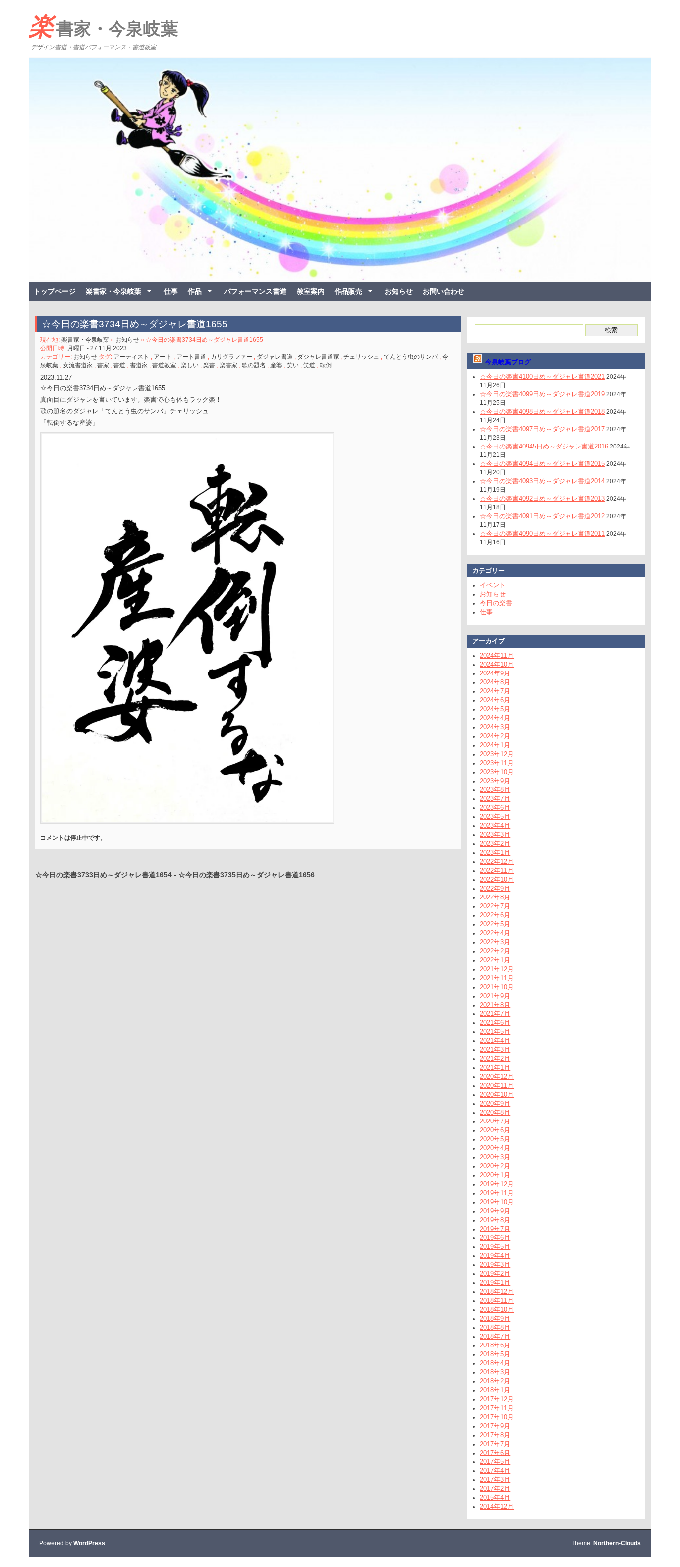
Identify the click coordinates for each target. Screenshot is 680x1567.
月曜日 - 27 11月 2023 (97, 348)
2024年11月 (497, 655)
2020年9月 (495, 1103)
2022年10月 (497, 879)
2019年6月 (495, 1237)
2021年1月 (495, 1067)
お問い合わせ (443, 291)
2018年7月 (495, 1336)
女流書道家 (78, 365)
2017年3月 (495, 1479)
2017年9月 (495, 1426)
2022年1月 (495, 960)
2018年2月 (495, 1381)
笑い (293, 365)
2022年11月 (497, 870)
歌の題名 (254, 365)
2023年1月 (495, 852)
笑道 (309, 365)
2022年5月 (495, 924)
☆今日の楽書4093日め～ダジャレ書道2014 (542, 481)
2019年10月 (497, 1202)
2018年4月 (495, 1363)
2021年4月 (495, 1040)
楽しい (190, 365)
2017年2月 (495, 1488)
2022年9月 (495, 888)
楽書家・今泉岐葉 (103, 26)
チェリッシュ (361, 356)
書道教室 (164, 365)
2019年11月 (497, 1193)
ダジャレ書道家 (318, 356)
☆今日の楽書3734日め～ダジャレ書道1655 (134, 324)
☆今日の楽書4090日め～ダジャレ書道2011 (542, 533)
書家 (103, 365)
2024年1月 (495, 745)
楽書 (209, 365)
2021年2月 (495, 1058)
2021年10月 (497, 987)
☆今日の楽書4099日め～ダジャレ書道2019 (542, 394)
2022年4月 (495, 933)
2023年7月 (495, 798)
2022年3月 (495, 942)
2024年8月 (495, 682)
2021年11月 (497, 978)
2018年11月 (497, 1300)
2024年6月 (495, 700)
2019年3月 (495, 1264)
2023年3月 (495, 834)
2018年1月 (495, 1390)
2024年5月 (495, 709)
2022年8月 (495, 897)
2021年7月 (495, 1013)
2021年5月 (495, 1031)
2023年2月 (495, 843)
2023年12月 (497, 754)
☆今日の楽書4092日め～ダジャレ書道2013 (542, 498)
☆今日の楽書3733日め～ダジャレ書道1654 (103, 875)
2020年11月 (497, 1085)
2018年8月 (495, 1327)
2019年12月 (497, 1184)
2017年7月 (495, 1444)
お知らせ (399, 291)
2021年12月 (497, 969)
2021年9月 (495, 996)
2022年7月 (495, 906)
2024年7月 (495, 691)
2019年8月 (495, 1220)
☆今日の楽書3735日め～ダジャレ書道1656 (246, 875)
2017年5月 (495, 1461)
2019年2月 (495, 1273)
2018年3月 (495, 1372)
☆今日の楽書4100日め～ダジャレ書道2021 (542, 376)
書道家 (139, 365)
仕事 (171, 291)
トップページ (55, 291)
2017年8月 (495, 1435)
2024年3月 (495, 727)
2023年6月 (495, 807)
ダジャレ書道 (275, 356)
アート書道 (191, 356)
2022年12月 (497, 861)
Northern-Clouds (617, 1543)
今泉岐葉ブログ (508, 362)
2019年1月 (495, 1282)
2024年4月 (495, 718)
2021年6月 (495, 1022)
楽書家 (228, 365)
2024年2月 (495, 736)
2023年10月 (497, 772)
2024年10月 (497, 664)
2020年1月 (495, 1175)
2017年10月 (497, 1417)
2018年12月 (497, 1291)
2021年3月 (495, 1049)
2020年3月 (495, 1157)
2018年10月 (497, 1309)
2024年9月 (495, 673)
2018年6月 (495, 1345)
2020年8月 (495, 1112)
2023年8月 (495, 789)
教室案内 (311, 291)
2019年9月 (495, 1211)
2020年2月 (495, 1166)
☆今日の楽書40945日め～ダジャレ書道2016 (544, 446)
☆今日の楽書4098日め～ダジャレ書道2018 (542, 411)
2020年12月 (497, 1076)
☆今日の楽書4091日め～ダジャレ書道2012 (542, 516)
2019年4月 (495, 1255)
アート (163, 356)
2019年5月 (495, 1246)
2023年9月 (495, 780)
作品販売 (348, 291)
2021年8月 (495, 1004)
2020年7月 (495, 1121)
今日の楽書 (496, 603)
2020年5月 (495, 1139)
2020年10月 (497, 1094)
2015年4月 (495, 1497)
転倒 (326, 365)
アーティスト (131, 356)
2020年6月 (495, 1130)
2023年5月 (495, 816)
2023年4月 (495, 825)
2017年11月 (497, 1408)
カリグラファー (231, 356)
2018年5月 (495, 1354)
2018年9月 (495, 1318)
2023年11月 (497, 763)
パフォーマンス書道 (255, 291)
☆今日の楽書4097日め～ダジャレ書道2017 (542, 429)
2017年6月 (495, 1452)
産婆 (276, 365)
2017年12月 (497, 1399)
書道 (119, 365)
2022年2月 (495, 951)
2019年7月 (495, 1228)
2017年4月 (495, 1470)
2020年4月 (495, 1148)
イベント (493, 585)
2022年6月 (495, 915)
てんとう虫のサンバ (411, 356)
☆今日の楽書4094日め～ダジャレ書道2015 (542, 463)
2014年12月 (497, 1506)
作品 (195, 291)
